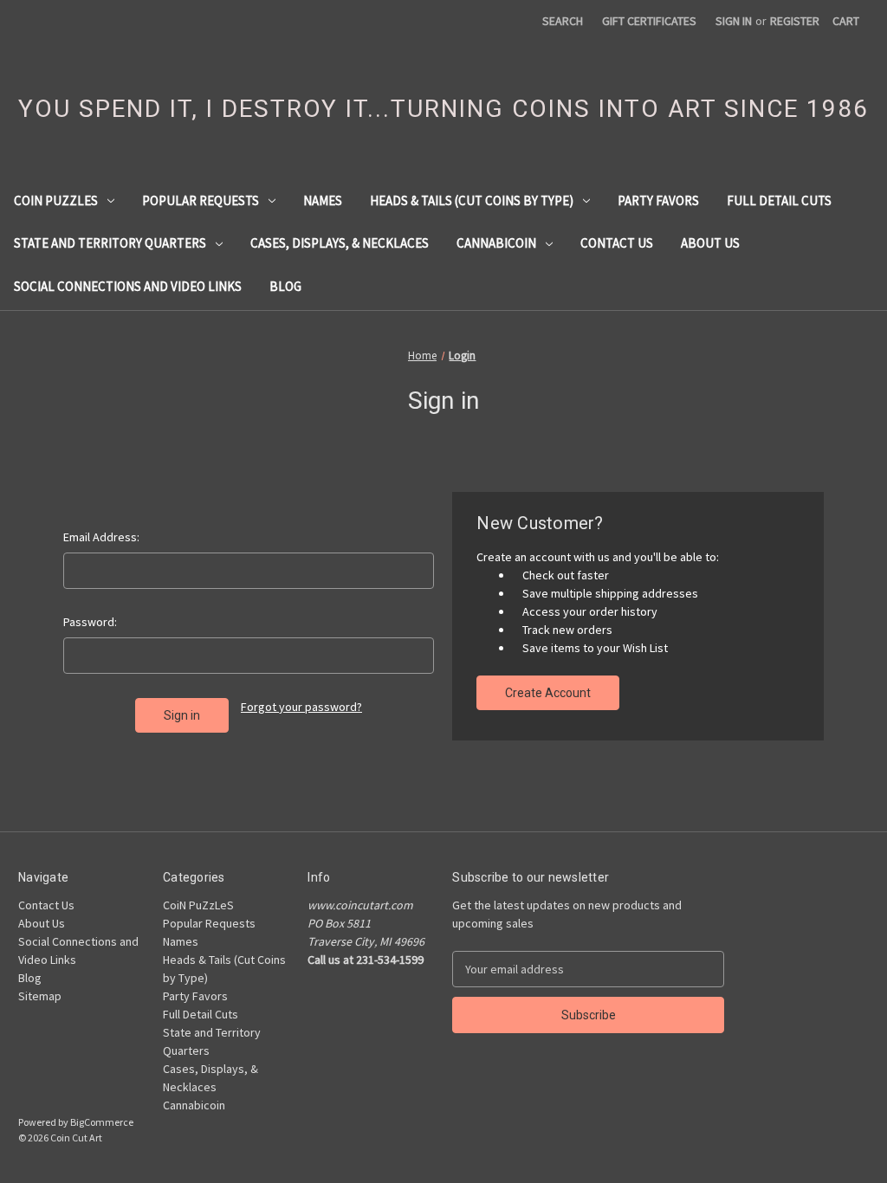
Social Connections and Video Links (128, 286)
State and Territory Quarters (110, 243)
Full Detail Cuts (779, 200)
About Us (710, 243)
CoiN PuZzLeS (56, 200)
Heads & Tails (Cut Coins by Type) (471, 200)
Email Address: (101, 537)
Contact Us (616, 243)
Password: (90, 622)
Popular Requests (200, 200)
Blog (285, 286)
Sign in (733, 21)
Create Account (548, 693)
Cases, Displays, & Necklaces (339, 243)
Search (562, 21)
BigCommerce (101, 1121)
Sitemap (40, 996)
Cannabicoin (496, 243)
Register (794, 21)
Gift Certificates (649, 21)
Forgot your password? (301, 706)
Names (322, 200)
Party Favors (658, 200)
